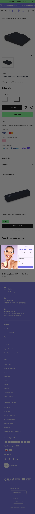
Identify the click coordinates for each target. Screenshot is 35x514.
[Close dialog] (33, 246)
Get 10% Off (26, 266)
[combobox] (19, 261)
